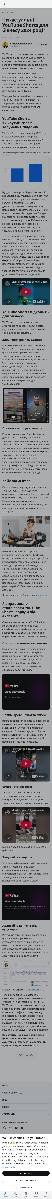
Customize (26, 1187)
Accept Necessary (26, 1180)
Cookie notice (9, 1167)
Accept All (26, 1173)
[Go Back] (4, 4)
